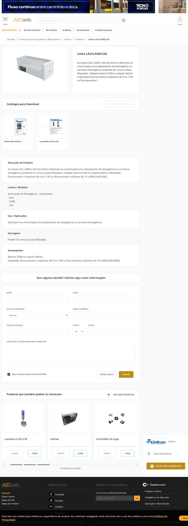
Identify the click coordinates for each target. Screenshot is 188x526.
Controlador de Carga (107, 439)
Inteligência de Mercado (157, 497)
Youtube (59, 500)
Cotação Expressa (103, 30)
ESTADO (76, 325)
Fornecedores (83, 30)
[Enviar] (137, 498)
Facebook (59, 494)
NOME (9, 292)
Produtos (79, 39)
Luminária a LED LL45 (15, 439)
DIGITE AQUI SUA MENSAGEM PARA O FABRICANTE (26, 341)
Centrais (54, 439)
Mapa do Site (8, 500)
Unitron (67, 39)
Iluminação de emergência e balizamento (39, 39)
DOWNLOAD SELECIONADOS (119, 104)
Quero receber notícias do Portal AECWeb (29, 374)
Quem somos (8, 496)
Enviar (126, 374)
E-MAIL (75, 292)
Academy (66, 30)
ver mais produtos (123, 394)
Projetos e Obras (153, 491)
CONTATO (14, 453)
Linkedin (59, 506)
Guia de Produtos (32, 30)
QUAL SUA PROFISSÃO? (16, 309)
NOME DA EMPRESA (80, 309)
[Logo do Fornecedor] (156, 441)
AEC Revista (51, 30)
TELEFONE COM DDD (15, 325)
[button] (4, 464)
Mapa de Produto (10, 503)
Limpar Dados (106, 374)
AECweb (11, 39)
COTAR (34, 453)
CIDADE (91, 325)
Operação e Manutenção (157, 503)
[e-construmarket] (154, 484)
